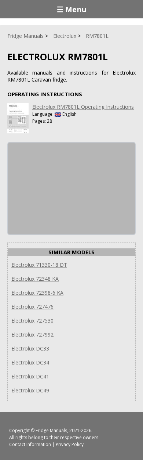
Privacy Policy (70, 444)
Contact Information (30, 444)
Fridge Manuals (51, 430)
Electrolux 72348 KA (35, 278)
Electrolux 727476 (32, 306)
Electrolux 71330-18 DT (39, 264)
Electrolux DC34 (30, 362)
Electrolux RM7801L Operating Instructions (83, 106)
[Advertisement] (63, 188)
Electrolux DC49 (30, 390)
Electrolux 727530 (32, 320)
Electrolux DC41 (30, 376)
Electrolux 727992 (32, 334)
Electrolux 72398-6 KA (37, 292)
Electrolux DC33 (30, 348)
